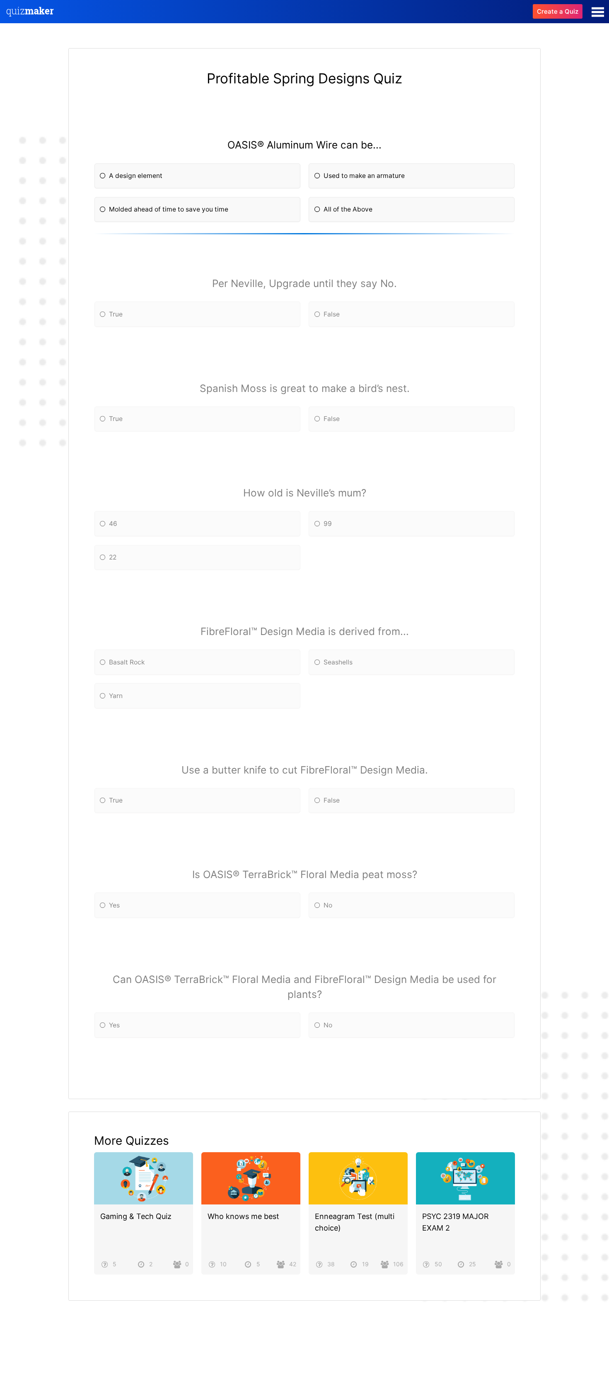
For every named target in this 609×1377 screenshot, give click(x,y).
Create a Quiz (557, 11)
